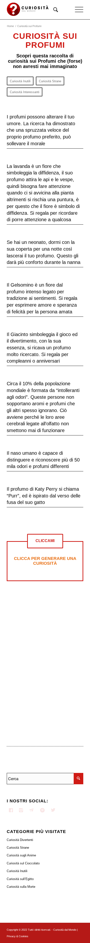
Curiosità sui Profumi (45, 40)
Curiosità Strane (18, 847)
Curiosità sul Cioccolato (23, 863)
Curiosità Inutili (17, 871)
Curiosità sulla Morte (21, 886)
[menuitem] (53, 9)
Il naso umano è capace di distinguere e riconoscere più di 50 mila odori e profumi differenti (43, 459)
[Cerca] (53, 9)
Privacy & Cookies (17, 936)
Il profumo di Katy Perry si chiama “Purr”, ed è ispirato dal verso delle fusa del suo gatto (43, 495)
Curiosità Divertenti (20, 840)
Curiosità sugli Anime (21, 855)
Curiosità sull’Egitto (20, 879)
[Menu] (76, 9)
